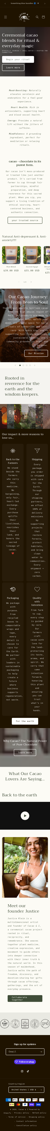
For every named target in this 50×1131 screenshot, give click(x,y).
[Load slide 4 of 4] (30, 365)
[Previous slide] (15, 365)
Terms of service (17, 1117)
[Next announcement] (45, 4)
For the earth (25, 721)
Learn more (13, 67)
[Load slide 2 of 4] (23, 365)
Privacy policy (21, 1113)
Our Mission (36, 353)
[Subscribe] (41, 1051)
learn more (25, 752)
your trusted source (25, 220)
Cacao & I (23, 1109)
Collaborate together (19, 998)
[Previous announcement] (5, 4)
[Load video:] (25, 816)
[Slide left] (19, 282)
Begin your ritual (18, 59)
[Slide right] (31, 282)
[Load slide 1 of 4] (20, 365)
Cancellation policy (26, 1125)
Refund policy (39, 1113)
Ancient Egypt (32, 267)
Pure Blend (11, 267)
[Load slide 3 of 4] (26, 365)
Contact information (26, 1121)
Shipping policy (37, 1117)
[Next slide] (35, 365)
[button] (5, 17)
